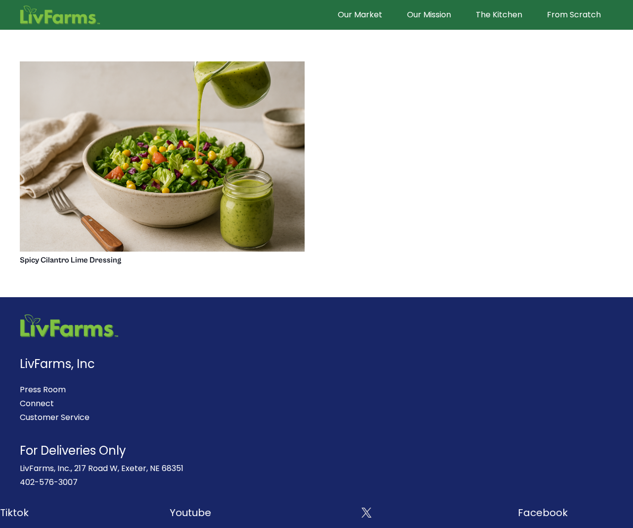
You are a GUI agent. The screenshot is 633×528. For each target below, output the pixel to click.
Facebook (533, 513)
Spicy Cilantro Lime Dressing (70, 260)
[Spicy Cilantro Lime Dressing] (162, 68)
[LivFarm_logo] (60, 14)
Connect (37, 403)
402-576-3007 (49, 482)
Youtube (180, 513)
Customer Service (55, 417)
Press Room (43, 389)
